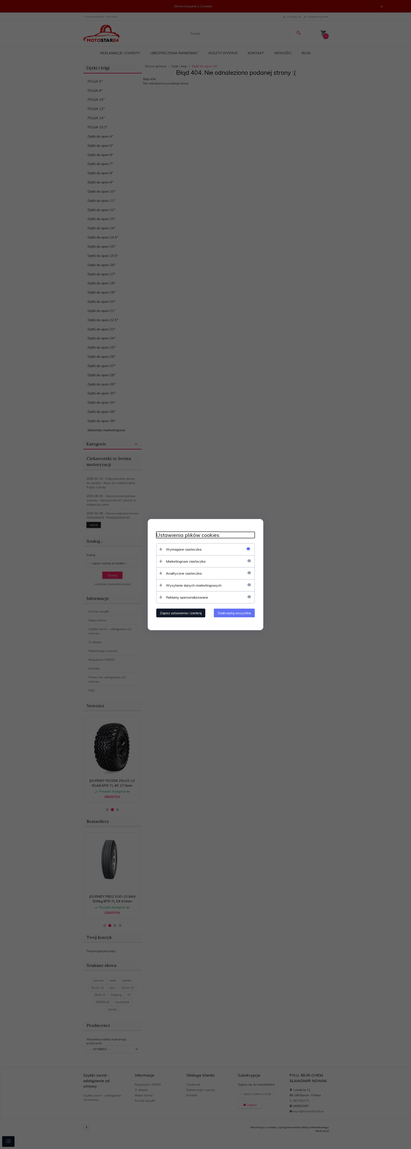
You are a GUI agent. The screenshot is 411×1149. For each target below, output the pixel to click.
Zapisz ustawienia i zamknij (181, 613)
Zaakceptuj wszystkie (234, 613)
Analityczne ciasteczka (184, 573)
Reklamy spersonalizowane (187, 597)
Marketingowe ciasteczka (186, 561)
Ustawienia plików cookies (187, 535)
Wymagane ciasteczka (183, 549)
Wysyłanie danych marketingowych (194, 585)
